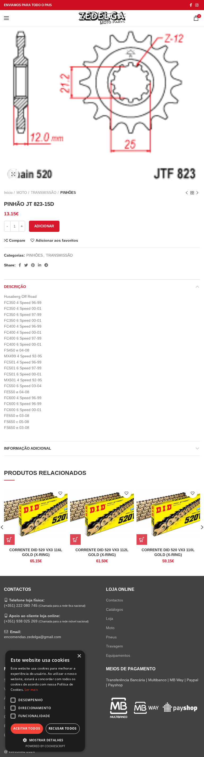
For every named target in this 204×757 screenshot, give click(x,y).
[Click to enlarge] (13, 174)
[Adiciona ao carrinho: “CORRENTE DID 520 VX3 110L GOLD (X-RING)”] (142, 539)
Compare (17, 240)
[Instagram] (197, 5)
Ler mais (31, 689)
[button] (45, 740)
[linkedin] (39, 265)
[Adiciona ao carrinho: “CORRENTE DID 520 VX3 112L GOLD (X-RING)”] (75, 539)
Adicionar (44, 226)
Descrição (15, 287)
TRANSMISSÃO (43, 193)
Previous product (186, 192)
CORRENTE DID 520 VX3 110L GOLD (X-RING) (168, 552)
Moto (110, 628)
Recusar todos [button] (63, 728)
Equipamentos (118, 655)
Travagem (114, 646)
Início (8, 193)
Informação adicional (27, 448)
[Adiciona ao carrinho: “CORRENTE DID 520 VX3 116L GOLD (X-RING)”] (9, 539)
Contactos (114, 600)
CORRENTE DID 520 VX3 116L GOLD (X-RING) (35, 552)
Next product (197, 192)
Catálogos (114, 609)
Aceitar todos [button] (26, 728)
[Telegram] (46, 265)
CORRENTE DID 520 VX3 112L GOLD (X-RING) (102, 552)
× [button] (79, 656)
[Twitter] (26, 265)
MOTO (21, 193)
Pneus (111, 637)
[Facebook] (191, 5)
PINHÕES (68, 193)
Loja (109, 618)
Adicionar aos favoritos (57, 240)
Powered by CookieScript (45, 746)
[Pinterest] (32, 265)
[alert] (45, 701)
